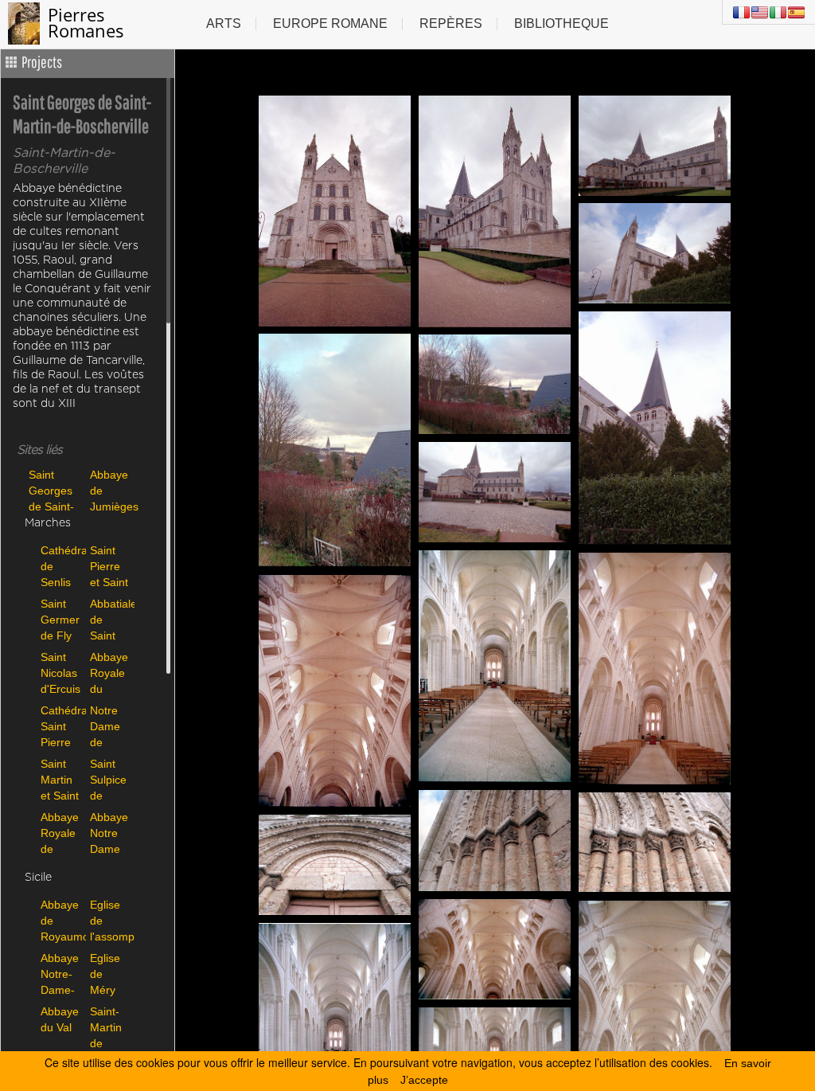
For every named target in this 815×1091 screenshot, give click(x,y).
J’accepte (424, 1079)
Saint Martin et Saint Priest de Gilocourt (61, 779)
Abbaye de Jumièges (114, 490)
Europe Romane (330, 23)
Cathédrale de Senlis (61, 566)
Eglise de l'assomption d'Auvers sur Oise (110, 920)
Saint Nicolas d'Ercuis (60, 672)
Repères (450, 23)
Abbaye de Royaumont (61, 920)
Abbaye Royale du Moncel (109, 672)
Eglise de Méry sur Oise (105, 973)
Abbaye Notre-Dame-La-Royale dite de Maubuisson (61, 973)
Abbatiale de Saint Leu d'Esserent (110, 619)
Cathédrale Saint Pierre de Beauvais (61, 726)
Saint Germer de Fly (60, 619)
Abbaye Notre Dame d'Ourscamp (110, 832)
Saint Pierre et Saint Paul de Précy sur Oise (109, 566)
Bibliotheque (561, 23)
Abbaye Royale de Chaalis (60, 832)
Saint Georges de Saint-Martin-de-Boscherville (55, 490)
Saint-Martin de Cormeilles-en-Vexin (110, 1027)
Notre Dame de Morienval (110, 726)
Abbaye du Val (60, 1019)
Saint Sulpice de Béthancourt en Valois (110, 779)
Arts (223, 23)
